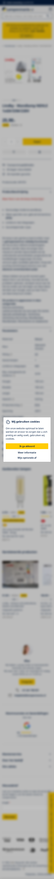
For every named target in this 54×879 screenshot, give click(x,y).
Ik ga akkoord (27, 446)
